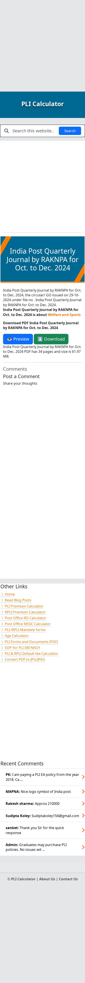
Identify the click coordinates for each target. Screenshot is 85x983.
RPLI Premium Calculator (25, 612)
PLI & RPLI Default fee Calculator (31, 653)
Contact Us (68, 879)
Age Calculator (16, 635)
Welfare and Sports (64, 314)
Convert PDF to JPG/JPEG (24, 659)
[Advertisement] (42, 42)
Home (9, 594)
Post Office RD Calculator (25, 618)
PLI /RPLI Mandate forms (25, 629)
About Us (47, 879)
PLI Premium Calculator (24, 606)
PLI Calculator (42, 104)
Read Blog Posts (17, 600)
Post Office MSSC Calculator (27, 623)
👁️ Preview (18, 339)
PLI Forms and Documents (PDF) (31, 641)
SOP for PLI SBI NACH (22, 647)
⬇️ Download (51, 339)
